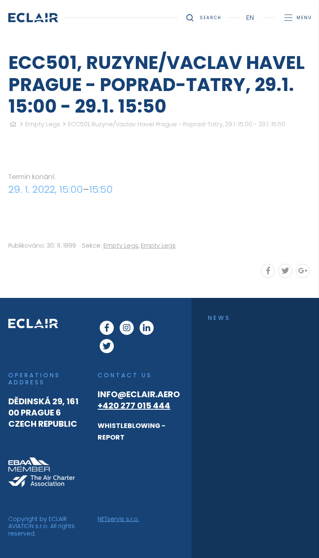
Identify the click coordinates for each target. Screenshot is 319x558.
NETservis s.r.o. (118, 519)
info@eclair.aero (139, 394)
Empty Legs (42, 124)
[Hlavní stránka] (12, 124)
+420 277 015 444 (134, 405)
